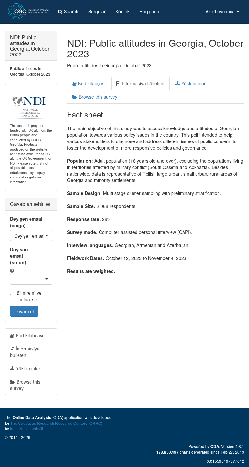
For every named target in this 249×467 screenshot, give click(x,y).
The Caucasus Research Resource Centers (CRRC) (56, 423)
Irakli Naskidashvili (26, 428)
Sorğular (97, 11)
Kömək (122, 11)
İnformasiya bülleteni (143, 83)
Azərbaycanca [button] (221, 11)
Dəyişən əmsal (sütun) (19, 255)
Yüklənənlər (193, 83)
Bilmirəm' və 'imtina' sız (29, 295)
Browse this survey (98, 96)
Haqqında (149, 11)
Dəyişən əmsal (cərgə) (26, 221)
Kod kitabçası (91, 83)
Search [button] (71, 11)
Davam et (24, 311)
